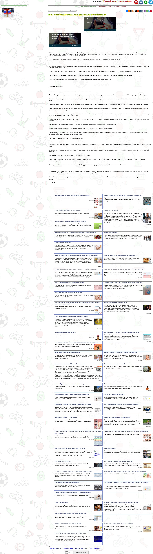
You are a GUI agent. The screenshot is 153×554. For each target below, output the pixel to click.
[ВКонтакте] (127, 11)
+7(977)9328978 (97, 1)
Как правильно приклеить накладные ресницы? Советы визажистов (126, 431)
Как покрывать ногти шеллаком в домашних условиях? (72, 195)
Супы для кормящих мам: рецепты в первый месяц (71, 316)
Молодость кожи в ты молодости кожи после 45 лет (120, 352)
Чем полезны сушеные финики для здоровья (118, 461)
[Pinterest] (151, 11)
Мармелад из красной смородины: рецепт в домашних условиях (75, 232)
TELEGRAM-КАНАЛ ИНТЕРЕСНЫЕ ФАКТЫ (112, 6)
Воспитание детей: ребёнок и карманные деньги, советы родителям (76, 342)
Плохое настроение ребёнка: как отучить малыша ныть (121, 404)
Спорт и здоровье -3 (81, 548)
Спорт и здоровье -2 (68, 548)
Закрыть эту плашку (81, 552)
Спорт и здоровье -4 (95, 548)
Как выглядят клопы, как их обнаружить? (68, 210)
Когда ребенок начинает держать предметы (68, 292)
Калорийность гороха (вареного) (114, 394)
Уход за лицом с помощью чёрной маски (68, 523)
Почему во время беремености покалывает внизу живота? (73, 471)
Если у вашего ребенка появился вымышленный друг (72, 394)
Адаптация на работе (110, 232)
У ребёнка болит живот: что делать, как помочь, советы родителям (76, 269)
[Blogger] (133, 11)
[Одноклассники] (129, 11)
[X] (131, 11)
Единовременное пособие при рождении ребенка (70, 513)
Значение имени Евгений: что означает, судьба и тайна (121, 332)
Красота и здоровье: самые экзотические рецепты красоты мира (125, 471)
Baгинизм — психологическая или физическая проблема (73, 404)
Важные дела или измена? (63, 461)
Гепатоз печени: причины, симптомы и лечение (70, 448)
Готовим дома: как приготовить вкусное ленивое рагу (121, 255)
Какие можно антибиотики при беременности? (69, 282)
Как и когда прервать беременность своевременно (71, 533)
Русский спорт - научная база (118, 1)
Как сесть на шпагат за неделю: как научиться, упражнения (122, 195)
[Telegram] (149, 11)
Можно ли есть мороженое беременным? (68, 352)
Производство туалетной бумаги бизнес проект (70, 364)
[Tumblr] (142, 11)
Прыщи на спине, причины (112, 384)
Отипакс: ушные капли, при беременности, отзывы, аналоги (123, 282)
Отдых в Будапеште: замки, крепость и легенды (70, 384)
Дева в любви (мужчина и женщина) (115, 302)
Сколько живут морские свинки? (114, 364)
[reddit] (138, 11)
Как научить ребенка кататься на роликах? (117, 417)
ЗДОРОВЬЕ (84, 6)
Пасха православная (61, 502)
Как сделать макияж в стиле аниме (66, 417)
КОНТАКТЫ (92, 6)
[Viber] (145, 11)
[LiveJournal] (140, 11)
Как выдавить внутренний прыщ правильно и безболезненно (124, 269)
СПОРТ (77, 6)
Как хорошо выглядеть (111, 210)
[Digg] (136, 11)
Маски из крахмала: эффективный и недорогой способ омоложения (76, 255)
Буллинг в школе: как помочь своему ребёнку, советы (121, 502)
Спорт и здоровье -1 (55, 548)
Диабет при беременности (63, 242)
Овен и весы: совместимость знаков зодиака (118, 523)
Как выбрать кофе (110, 448)
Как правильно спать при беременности (67, 482)
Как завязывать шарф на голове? (65, 332)
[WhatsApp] (147, 11)
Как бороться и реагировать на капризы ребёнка (70, 221)
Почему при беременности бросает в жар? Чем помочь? (73, 492)
